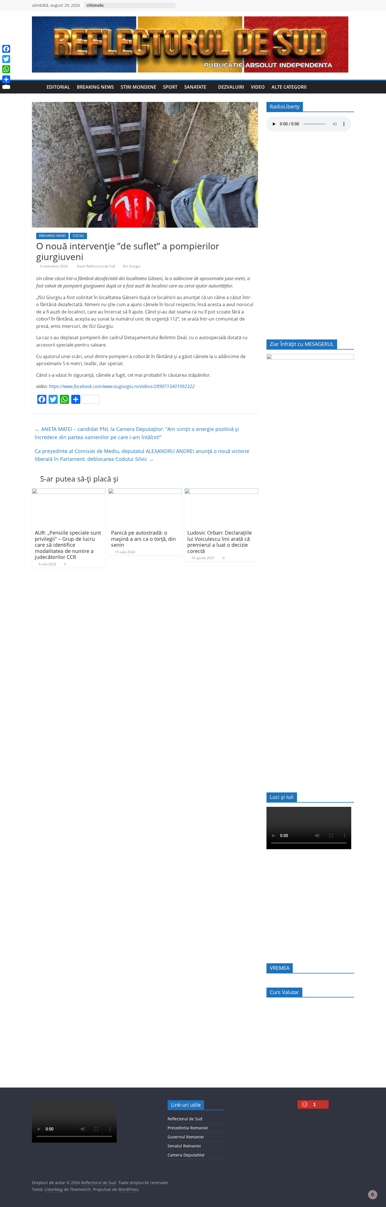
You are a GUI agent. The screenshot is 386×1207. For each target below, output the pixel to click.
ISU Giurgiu (131, 266)
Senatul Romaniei (184, 1146)
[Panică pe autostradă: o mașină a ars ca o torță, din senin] (145, 492)
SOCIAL (78, 235)
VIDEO (258, 87)
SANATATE (195, 87)
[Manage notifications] (372, 1194)
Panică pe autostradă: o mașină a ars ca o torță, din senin (143, 538)
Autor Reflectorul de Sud (96, 266)
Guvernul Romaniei (186, 1137)
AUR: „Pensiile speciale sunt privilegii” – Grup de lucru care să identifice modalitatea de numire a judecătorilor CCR (68, 544)
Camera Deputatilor (186, 1155)
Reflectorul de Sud (185, 1118)
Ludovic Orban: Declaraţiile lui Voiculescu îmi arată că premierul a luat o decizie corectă (219, 541)
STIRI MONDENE (138, 87)
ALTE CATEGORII (289, 87)
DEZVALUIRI (231, 87)
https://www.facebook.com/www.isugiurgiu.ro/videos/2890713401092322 (122, 386)
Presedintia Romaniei (188, 1127)
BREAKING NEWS (95, 87)
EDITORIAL (58, 87)
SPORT (170, 87)
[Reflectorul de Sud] (37, 87)
